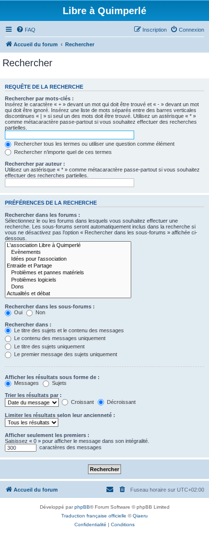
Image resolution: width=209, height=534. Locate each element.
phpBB (82, 507)
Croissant (82, 402)
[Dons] (68, 287)
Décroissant (120, 402)
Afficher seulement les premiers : (47, 435)
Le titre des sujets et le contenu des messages (68, 330)
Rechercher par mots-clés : (39, 98)
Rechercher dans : (28, 324)
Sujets (59, 383)
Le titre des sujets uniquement (49, 346)
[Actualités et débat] (68, 293)
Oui (17, 312)
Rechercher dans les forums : (42, 215)
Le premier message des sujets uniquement (65, 354)
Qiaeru (140, 515)
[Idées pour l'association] (68, 259)
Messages (26, 383)
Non (39, 312)
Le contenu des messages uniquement (59, 338)
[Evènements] (68, 252)
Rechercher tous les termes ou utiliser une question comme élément (93, 144)
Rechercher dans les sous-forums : (50, 306)
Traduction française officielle (93, 515)
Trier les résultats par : (33, 395)
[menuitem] (25, 30)
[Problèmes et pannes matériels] (68, 272)
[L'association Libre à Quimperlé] (68, 245)
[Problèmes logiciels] (68, 280)
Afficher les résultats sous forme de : (52, 377)
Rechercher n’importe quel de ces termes (62, 152)
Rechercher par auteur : (35, 164)
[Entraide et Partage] (68, 266)
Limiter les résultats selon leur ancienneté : (60, 415)
